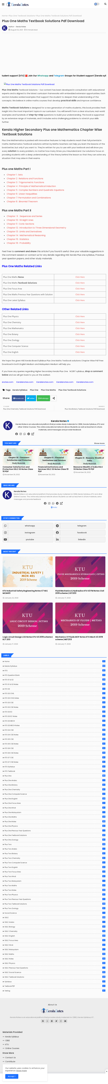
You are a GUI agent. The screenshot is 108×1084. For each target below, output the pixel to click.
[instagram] (20, 434)
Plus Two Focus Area (54, 872)
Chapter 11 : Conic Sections (20, 223)
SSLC (55, 917)
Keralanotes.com (26, 382)
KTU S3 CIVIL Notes (54, 698)
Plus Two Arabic (54, 849)
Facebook (19, 398)
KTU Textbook (54, 771)
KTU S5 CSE (55, 739)
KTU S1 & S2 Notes (55, 684)
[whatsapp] (24, 434)
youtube (30, 539)
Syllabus (54, 981)
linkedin (82, 539)
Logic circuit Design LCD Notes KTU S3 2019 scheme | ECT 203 (28, 638)
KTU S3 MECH (54, 721)
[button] (105, 4)
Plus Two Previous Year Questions (54, 899)
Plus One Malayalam (54, 812)
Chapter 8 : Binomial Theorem (22, 201)
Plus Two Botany (54, 853)
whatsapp (30, 525)
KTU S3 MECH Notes (54, 725)
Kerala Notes (59, 421)
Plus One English (55, 798)
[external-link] (32, 434)
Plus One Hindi (54, 808)
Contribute (10, 1061)
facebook (82, 532)
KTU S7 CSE (54, 757)
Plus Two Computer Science (54, 862)
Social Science (54, 913)
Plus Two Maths (55, 885)
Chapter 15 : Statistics (18, 239)
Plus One (34, 390)
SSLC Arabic (54, 922)
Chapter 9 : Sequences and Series (24, 216)
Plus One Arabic (54, 780)
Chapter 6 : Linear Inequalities (22, 193)
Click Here (80, 277)
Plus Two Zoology (54, 908)
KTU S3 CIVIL (54, 693)
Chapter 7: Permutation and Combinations (29, 197)
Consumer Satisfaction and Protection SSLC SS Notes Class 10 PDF (18, 469)
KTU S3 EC (54, 712)
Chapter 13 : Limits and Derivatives (24, 231)
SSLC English (55, 936)
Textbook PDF (54, 986)
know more (21, 1070)
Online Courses (12, 1048)
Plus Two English (55, 867)
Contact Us (10, 1057)
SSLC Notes (55, 958)
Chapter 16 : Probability (19, 243)
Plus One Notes (55, 821)
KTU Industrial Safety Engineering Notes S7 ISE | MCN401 (25, 592)
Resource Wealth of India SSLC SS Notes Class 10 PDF (88, 468)
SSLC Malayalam (54, 949)
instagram (30, 532)
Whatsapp (44, 398)
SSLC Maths (55, 954)
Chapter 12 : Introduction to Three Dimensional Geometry (36, 227)
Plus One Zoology (54, 840)
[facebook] (16, 434)
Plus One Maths (48, 390)
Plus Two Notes (55, 890)
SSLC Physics (55, 963)
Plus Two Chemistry (54, 858)
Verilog (54, 990)
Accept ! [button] (12, 1076)
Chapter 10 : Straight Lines (20, 220)
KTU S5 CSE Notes (54, 744)
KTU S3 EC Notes (54, 716)
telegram (81, 525)
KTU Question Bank (54, 675)
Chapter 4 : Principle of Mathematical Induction (31, 186)
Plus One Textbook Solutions (22, 16)
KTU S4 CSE (55, 730)
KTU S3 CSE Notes (54, 707)
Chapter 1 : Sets (15, 174)
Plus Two (55, 844)
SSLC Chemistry (55, 931)
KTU (55, 670)
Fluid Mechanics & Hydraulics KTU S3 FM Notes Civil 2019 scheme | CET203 (79, 592)
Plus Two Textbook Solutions (55, 904)
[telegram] (28, 434)
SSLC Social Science (55, 972)
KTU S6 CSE (55, 748)
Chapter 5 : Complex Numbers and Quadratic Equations (35, 190)
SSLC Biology (55, 926)
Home (5, 16)
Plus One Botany (54, 785)
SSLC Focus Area (54, 940)
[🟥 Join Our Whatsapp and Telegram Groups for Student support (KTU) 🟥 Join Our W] (54, 78)
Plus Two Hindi (54, 876)
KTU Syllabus (54, 766)
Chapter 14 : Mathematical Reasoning (26, 235)
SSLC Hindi (54, 945)
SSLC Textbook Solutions (55, 977)
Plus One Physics (54, 826)
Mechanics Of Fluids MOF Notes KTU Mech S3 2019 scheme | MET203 (79, 638)
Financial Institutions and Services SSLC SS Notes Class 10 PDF (53, 469)
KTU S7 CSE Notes (54, 762)
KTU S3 (54, 689)
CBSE (7, 1040)
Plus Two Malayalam (54, 881)
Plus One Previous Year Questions (54, 830)
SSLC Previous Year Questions (54, 968)
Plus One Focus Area (54, 803)
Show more (99, 443)
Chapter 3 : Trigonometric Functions (25, 182)
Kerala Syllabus (20, 390)
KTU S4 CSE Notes (54, 734)
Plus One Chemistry (54, 789)
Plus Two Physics (54, 894)
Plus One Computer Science (54, 794)
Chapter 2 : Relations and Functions (25, 178)
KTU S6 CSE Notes (55, 753)
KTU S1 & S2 (55, 679)
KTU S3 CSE (54, 702)
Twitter (32, 398)
